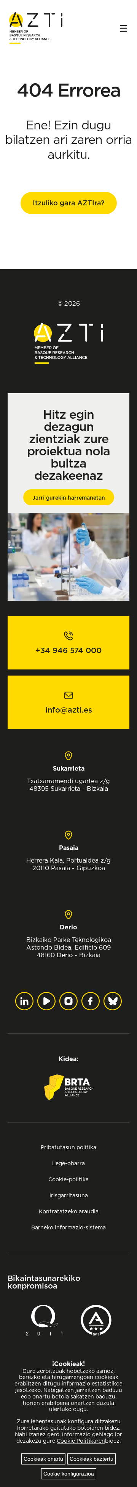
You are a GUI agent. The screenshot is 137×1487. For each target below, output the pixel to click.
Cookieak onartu (43, 1459)
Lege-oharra (68, 1163)
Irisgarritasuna (68, 1195)
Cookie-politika (68, 1179)
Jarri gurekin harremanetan (68, 497)
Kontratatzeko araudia (69, 1211)
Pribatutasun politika (68, 1147)
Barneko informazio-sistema (68, 1227)
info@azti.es (68, 710)
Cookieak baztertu (91, 1459)
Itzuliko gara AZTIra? (69, 202)
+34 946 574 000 (68, 650)
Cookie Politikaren (81, 1441)
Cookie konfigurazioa (68, 1474)
